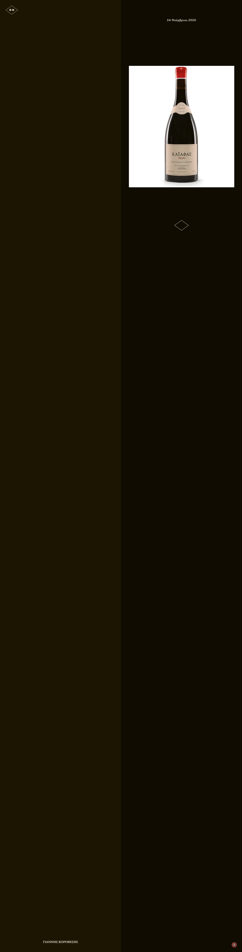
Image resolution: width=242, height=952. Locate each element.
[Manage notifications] (234, 944)
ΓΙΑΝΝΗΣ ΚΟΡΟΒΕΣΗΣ (60, 942)
